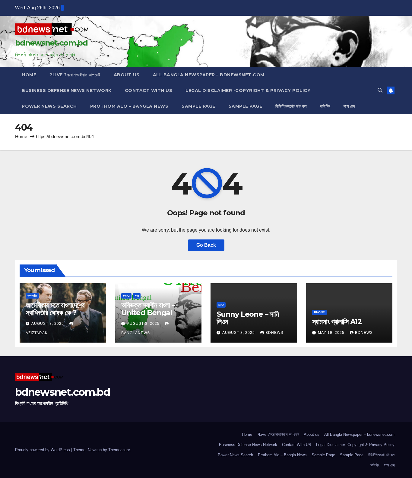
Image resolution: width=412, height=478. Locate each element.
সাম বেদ (349, 106)
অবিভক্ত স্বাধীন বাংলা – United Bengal (148, 309)
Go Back (206, 245)
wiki (126, 295)
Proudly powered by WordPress (43, 450)
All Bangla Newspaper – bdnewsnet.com (209, 75)
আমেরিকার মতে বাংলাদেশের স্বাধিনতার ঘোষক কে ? (55, 309)
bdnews (274, 333)
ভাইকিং (325, 106)
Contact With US (149, 90)
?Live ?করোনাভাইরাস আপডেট (74, 75)
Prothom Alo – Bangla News (129, 106)
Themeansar (119, 450)
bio (221, 304)
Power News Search (49, 106)
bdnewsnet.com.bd (51, 43)
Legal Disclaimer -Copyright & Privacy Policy (247, 90)
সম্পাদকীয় (32, 295)
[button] (380, 90)
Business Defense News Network (67, 90)
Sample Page (198, 106)
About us (127, 75)
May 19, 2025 (332, 333)
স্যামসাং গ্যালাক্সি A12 (337, 321)
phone (319, 312)
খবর (137, 295)
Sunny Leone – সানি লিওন (248, 318)
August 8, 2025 (48, 323)
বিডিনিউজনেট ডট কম (291, 106)
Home (29, 75)
